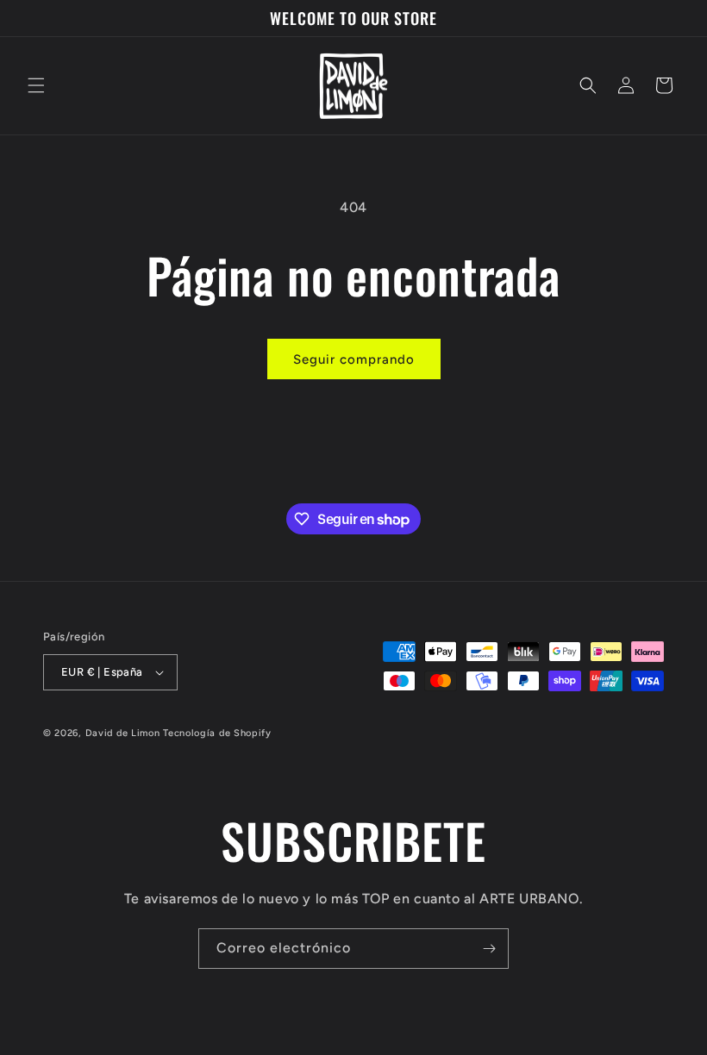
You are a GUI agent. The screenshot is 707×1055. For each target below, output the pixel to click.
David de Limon (122, 733)
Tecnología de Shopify (217, 733)
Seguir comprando (354, 359)
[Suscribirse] (489, 948)
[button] (36, 85)
